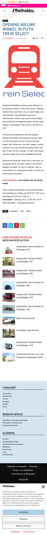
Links (5, 452)
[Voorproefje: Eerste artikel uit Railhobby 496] (9, 285)
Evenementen (8, 455)
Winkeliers (6, 447)
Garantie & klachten (10, 425)
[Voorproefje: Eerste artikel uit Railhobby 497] (9, 249)
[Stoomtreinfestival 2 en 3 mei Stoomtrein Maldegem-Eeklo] (9, 357)
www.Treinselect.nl (10, 180)
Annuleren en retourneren (12, 423)
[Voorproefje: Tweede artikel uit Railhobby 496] (9, 273)
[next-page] (8, 366)
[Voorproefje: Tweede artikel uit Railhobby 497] (9, 261)
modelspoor (14, 211)
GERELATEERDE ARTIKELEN (17, 237)
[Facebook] (5, 225)
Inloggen (6, 402)
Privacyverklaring (29, 532)
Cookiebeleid (15, 532)
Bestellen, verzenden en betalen (15, 420)
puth (22, 211)
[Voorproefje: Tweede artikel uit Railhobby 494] (9, 345)
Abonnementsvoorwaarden (13, 444)
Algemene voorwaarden (17, 466)
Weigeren (23, 519)
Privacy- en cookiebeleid (22, 470)
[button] (43, 487)
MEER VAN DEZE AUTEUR (16, 240)
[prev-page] (4, 366)
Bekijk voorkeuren (23, 526)
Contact (6, 439)
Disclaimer (33, 466)
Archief (5, 399)
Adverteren (7, 450)
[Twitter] (10, 225)
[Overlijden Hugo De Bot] (9, 333)
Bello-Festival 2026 (25, 318)
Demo (5, 407)
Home (5, 17)
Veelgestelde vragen (11, 442)
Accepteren (23, 512)
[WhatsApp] (22, 225)
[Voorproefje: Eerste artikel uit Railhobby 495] (9, 309)
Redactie (9, 38)
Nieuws (11, 17)
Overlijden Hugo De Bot (27, 330)
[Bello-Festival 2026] (9, 321)
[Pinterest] (16, 225)
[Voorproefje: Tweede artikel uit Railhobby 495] (9, 297)
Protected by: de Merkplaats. (24, 474)
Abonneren (7, 394)
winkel (28, 211)
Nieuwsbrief (7, 396)
